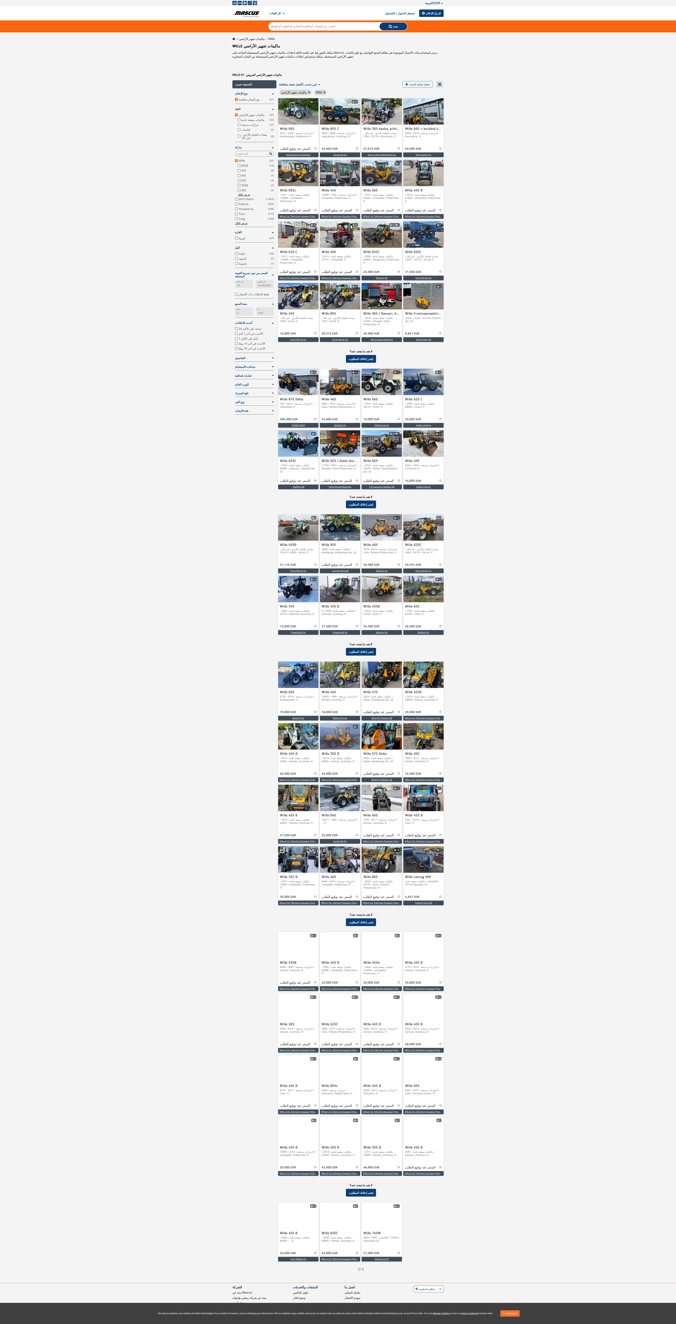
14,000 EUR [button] (413, 481)
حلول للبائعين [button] (300, 1292)
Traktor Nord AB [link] (423, 902)
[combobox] (416, 1289)
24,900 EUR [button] (371, 272)
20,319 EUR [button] (330, 333)
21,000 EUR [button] (371, 1253)
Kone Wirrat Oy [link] (423, 277)
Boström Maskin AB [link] (381, 718)
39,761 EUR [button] (413, 565)
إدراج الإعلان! (433, 13)
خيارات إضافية (243, 375)
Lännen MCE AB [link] (340, 570)
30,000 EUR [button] (288, 897)
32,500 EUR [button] (413, 773)
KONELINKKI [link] (298, 425)
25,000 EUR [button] (330, 835)
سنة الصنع (241, 303)
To (258, 309)
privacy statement (470, 1313)
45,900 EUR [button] (288, 773)
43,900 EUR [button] (330, 1167)
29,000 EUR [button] (371, 982)
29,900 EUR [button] (413, 712)
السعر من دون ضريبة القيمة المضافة (251, 275)
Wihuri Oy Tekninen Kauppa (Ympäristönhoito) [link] (304, 216)
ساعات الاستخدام (245, 366)
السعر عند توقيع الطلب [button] (295, 148)
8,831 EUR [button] (412, 333)
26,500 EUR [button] (413, 626)
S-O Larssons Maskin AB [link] (381, 486)
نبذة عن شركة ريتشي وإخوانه (249, 1298)
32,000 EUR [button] (330, 982)
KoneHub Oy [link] (340, 154)
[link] (298, 111)
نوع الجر (240, 402)
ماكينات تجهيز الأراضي (252, 39)
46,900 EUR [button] (371, 333)
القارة (238, 232)
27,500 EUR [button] (330, 626)
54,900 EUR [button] (330, 419)
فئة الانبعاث (241, 410)
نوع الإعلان (241, 93)
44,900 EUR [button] (330, 148)
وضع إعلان (299, 1298)
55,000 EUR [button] (330, 1253)
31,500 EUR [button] (413, 272)
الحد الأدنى (239, 282)
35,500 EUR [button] (371, 626)
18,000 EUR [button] (330, 712)
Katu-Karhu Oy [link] (423, 154)
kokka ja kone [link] (382, 425)
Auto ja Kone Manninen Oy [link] (382, 154)
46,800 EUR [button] (371, 1167)
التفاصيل (240, 358)
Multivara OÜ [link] (382, 1259)
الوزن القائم (242, 384)
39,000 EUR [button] (413, 419)
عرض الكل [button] (244, 195)
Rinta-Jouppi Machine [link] (382, 339)
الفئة (237, 109)
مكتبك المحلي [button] (353, 1292)
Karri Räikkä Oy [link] (298, 1259)
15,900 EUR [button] (288, 626)
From (238, 309)
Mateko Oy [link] (340, 425)
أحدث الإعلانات (243, 322)
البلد (237, 247)
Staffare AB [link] (298, 486)
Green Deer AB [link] (423, 339)
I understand (510, 1313)
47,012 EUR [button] (371, 148)
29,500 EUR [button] (288, 1167)
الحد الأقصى (261, 282)
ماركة (238, 147)
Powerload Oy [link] (298, 632)
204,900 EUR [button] (289, 419)
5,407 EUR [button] (412, 897)
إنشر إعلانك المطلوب (361, 359)
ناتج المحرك (242, 393)
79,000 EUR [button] (371, 419)
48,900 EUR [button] (413, 1044)
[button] (254, 84)
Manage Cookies (441, 1313)
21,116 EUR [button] (288, 565)
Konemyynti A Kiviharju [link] (298, 154)
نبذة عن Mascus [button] (242, 1292)
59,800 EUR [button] (413, 982)
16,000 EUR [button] (288, 333)
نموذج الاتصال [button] (352, 1298)
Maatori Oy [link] (382, 277)
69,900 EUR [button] (413, 148)
